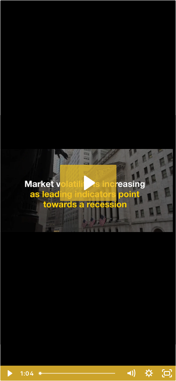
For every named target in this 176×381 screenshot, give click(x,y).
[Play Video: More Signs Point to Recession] (88, 183)
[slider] (78, 373)
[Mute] (131, 373)
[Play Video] (9, 373)
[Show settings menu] (149, 373)
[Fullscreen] (167, 373)
